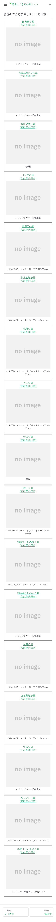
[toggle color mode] (50, 4)
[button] (5, 4)
